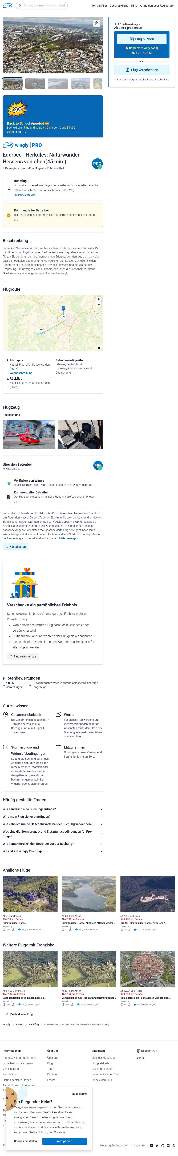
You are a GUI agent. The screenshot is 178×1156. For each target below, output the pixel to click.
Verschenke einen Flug (105, 1074)
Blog (50, 1063)
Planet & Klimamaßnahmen (20, 1057)
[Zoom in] (98, 299)
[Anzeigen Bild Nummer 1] (13, 83)
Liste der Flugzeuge (103, 1057)
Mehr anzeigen (68, 538)
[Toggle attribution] (99, 348)
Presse (51, 1080)
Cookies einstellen (25, 1141)
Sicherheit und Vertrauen (18, 1063)
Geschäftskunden (102, 1069)
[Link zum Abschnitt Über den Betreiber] (97, 168)
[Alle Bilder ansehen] (53, 45)
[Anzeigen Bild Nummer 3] (58, 83)
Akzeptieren (64, 1141)
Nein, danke (79, 1093)
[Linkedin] (168, 1145)
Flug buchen (144, 39)
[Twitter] (157, 1145)
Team (50, 1069)
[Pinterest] (173, 1145)
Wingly (6, 1024)
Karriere (52, 1074)
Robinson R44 (55, 168)
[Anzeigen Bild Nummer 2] (35, 83)
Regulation (9, 1074)
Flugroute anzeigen (24, 195)
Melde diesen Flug (21, 1014)
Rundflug (34, 1024)
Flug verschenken (25, 656)
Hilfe (134, 5)
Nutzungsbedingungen (114, 1145)
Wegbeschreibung (21, 373)
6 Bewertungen (131, 24)
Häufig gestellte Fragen (17, 1080)
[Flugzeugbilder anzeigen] (29, 434)
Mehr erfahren (39, 783)
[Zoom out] (98, 304)
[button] (63, 308)
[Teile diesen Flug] (96, 23)
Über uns (52, 1057)
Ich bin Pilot (99, 5)
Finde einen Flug (102, 1080)
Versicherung (11, 1069)
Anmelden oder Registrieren (157, 5)
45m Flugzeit (36, 168)
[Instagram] (162, 1145)
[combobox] (42, 5)
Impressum (138, 1145)
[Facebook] (151, 1145)
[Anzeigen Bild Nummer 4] (80, 83)
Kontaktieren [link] (18, 546)
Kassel (19, 1024)
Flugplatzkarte (100, 1063)
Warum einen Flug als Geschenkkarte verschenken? (141, 79)
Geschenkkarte (119, 5)
